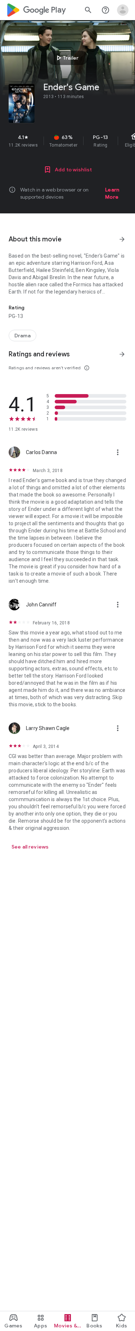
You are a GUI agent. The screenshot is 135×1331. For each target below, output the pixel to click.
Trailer (66, 58)
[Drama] (22, 335)
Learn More (112, 193)
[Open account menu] (122, 10)
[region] (67, 141)
